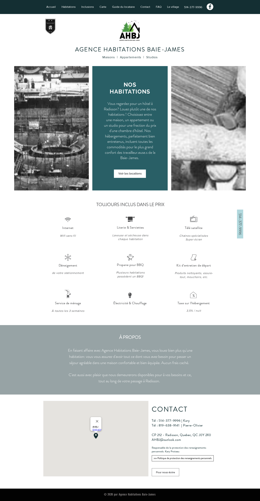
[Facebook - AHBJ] (210, 6)
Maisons (108, 57)
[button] (240, 224)
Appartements (130, 57)
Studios (152, 57)
